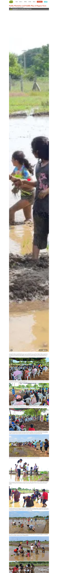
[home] (11, 1)
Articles (29, 1)
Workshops (40, 1)
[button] (21, 2)
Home (17, 1)
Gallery (25, 1)
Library (34, 1)
